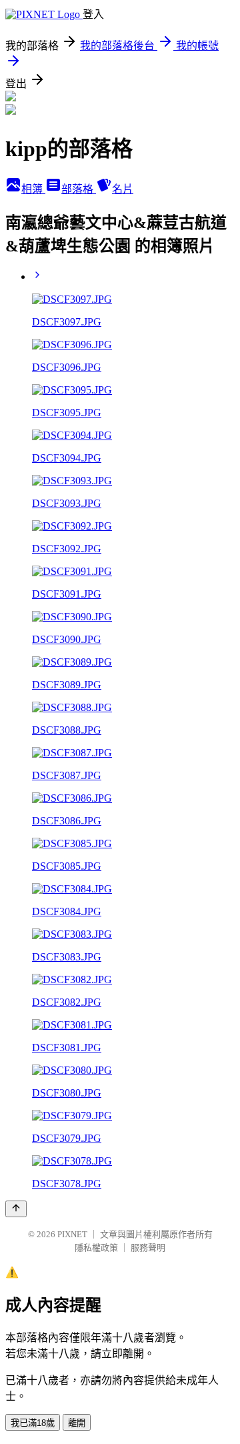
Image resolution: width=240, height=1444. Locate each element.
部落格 (78, 189)
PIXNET (72, 1234)
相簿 (33, 189)
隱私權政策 (96, 1248)
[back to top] (16, 1209)
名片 (122, 189)
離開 (76, 1423)
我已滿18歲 (33, 1423)
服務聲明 (148, 1248)
